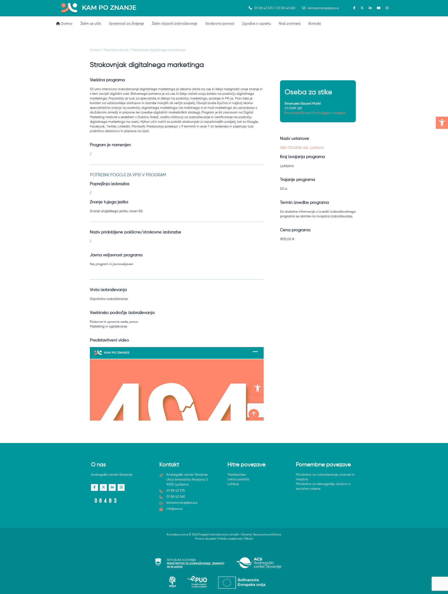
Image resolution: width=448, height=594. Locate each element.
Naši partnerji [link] (290, 23)
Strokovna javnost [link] (219, 23)
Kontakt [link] (314, 23)
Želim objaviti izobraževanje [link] (174, 23)
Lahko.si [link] (233, 484)
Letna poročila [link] (238, 479)
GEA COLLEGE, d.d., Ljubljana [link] (302, 147)
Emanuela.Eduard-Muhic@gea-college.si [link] (315, 113)
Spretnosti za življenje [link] (126, 23)
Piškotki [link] (248, 539)
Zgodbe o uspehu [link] (256, 23)
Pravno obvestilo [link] (205, 539)
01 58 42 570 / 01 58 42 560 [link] (274, 8)
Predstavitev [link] (237, 474)
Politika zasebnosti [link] (230, 539)
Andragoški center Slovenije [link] (111, 474)
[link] (442, 123)
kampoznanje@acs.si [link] (323, 8)
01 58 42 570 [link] (175, 490)
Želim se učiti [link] (90, 23)
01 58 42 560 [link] (175, 496)
